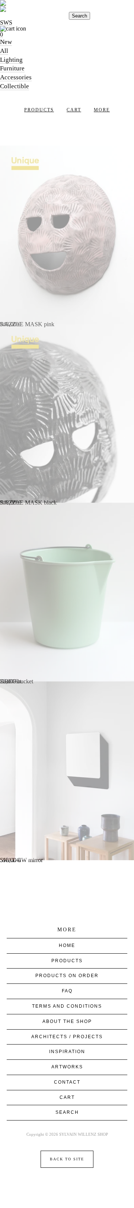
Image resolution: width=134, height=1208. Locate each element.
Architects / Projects (67, 1036)
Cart (74, 109)
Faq (67, 991)
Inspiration (67, 1051)
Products (39, 109)
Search (79, 16)
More (102, 109)
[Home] (67, 6)
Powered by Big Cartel (67, 1185)
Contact (67, 1082)
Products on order (67, 975)
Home (67, 945)
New (6, 41)
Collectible (14, 86)
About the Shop (67, 1021)
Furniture (12, 68)
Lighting (11, 59)
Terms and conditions (67, 1006)
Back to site (67, 1159)
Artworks (67, 1066)
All (4, 50)
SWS (6, 22)
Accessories (16, 77)
